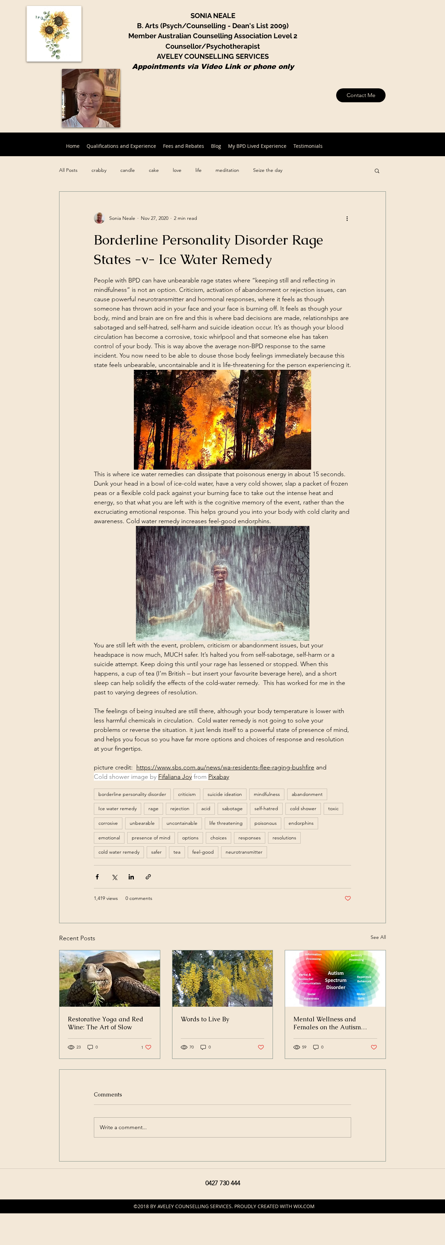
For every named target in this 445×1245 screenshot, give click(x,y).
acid (205, 808)
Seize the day (267, 170)
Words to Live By (205, 1019)
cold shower (303, 808)
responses (249, 838)
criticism (187, 794)
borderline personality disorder (132, 794)
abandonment (307, 794)
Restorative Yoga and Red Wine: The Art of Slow (105, 1023)
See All (378, 937)
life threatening (226, 823)
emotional (109, 838)
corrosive (108, 823)
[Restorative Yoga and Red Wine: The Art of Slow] (109, 978)
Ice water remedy (117, 808)
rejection (179, 808)
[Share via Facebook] (97, 876)
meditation (227, 170)
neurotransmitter (244, 852)
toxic (333, 808)
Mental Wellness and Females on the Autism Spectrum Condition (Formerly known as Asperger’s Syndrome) (327, 1023)
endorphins (301, 823)
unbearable (142, 823)
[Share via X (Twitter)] (114, 876)
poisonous (265, 823)
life (198, 170)
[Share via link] (148, 876)
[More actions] (347, 218)
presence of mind (151, 838)
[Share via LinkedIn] (131, 876)
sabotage (232, 808)
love (177, 170)
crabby (98, 170)
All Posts (68, 170)
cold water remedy (118, 852)
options (190, 838)
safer (156, 852)
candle (127, 170)
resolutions (284, 838)
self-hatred (266, 808)
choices (218, 838)
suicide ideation (225, 794)
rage (153, 808)
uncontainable (182, 823)
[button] (377, 170)
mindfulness (267, 794)
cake (154, 170)
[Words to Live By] (222, 978)
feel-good (203, 852)
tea (176, 852)
